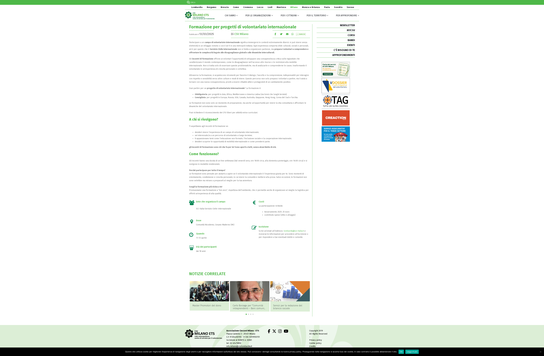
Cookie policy (315, 343)
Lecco (260, 7)
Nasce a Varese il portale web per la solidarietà (288, 307)
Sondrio (338, 7)
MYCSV (351, 30)
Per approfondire (346, 15)
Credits (312, 346)
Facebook (275, 34)
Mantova (281, 7)
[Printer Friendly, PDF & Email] (301, 34)
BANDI (351, 40)
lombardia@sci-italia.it (294, 231)
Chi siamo (230, 15)
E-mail (287, 34)
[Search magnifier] (356, 2)
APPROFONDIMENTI (343, 55)
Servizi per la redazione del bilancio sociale (247, 307)
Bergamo (211, 7)
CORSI (351, 35)
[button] (246, 314)
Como (236, 7)
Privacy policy (315, 340)
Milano (294, 7)
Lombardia (196, 7)
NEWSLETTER (347, 25)
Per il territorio (316, 15)
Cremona (248, 7)
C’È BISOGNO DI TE (344, 50)
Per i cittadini (289, 15)
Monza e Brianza (311, 7)
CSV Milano (241, 34)
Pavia (327, 7)
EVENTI (351, 45)
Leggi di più (412, 351)
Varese (350, 7)
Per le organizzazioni (258, 15)
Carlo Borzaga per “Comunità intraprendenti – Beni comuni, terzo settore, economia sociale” (208, 309)
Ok (401, 351)
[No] (540, 351)
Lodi (270, 7)
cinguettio (281, 34)
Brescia (225, 7)
